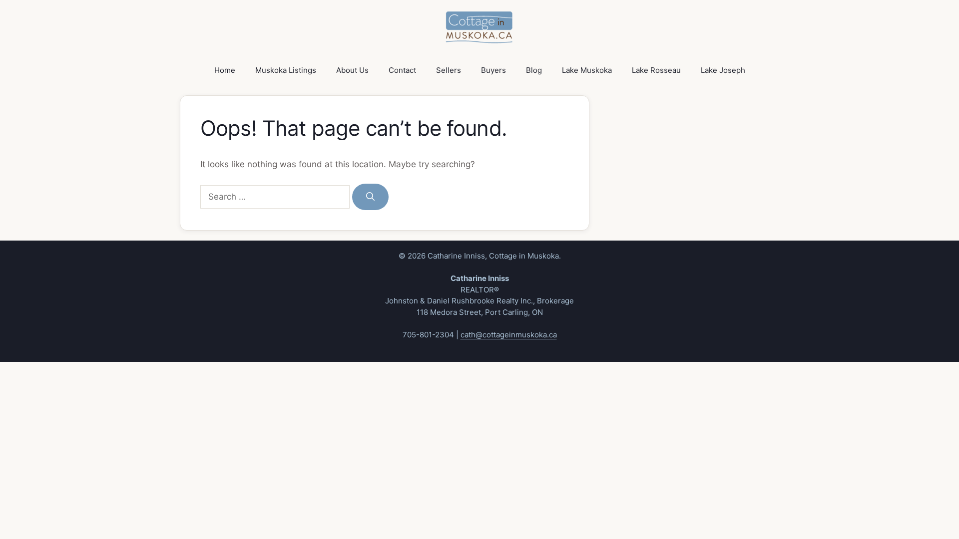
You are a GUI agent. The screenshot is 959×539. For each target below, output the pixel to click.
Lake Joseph (723, 70)
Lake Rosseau (656, 70)
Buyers (493, 70)
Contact (402, 70)
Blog (534, 70)
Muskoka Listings (285, 70)
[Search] (370, 197)
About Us (352, 70)
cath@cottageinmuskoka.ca (509, 334)
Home (224, 70)
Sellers (448, 70)
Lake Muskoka (587, 70)
